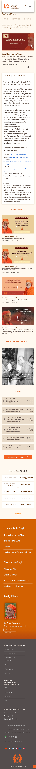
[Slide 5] (10, 632)
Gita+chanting (26, 504)
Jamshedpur (8, 692)
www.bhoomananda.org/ (18, 155)
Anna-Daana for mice (11, 370)
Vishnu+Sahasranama (26, 478)
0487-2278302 (12, 730)
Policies (7, 665)
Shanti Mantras (10, 575)
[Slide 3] (7, 632)
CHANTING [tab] (27, 19)
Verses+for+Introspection (10, 484)
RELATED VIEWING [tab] (20, 76)
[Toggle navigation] (30, 6)
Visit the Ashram (10, 653)
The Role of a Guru (12, 541)
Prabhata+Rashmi (10, 504)
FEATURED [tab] (5, 19)
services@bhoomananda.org (18, 157)
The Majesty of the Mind (14, 535)
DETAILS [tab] (6, 76)
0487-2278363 (21, 730)
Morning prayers (10, 477)
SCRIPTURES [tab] (16, 19)
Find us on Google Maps (15, 741)
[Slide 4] (9, 632)
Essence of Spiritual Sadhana (16, 580)
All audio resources (16, 457)
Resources (5, 25)
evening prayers (10, 491)
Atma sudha (26, 498)
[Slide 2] (6, 632)
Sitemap (7, 673)
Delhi (6, 688)
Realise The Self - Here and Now (17, 552)
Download (9, 630)
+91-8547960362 (13, 737)
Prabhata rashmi (26, 491)
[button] (26, 6)
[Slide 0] (3, 632)
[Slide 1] (5, 632)
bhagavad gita (26, 484)
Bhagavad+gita (10, 498)
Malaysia (7, 696)
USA (6, 700)
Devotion (8, 546)
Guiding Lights (9, 649)
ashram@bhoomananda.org (16, 725)
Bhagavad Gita (10, 569)
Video (11, 25)
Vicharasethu (9, 669)
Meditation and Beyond (13, 586)
